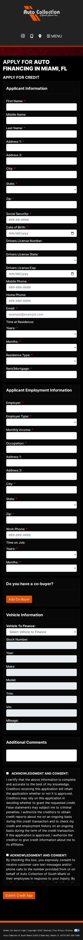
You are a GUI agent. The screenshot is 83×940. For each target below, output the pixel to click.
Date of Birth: (16, 227)
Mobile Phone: (16, 281)
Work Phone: (15, 529)
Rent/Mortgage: (18, 368)
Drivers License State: (22, 254)
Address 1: (14, 141)
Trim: (10, 693)
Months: (12, 341)
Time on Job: (15, 542)
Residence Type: (18, 355)
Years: (10, 328)
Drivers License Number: (24, 241)
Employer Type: (17, 416)
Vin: (9, 707)
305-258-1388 (73, 935)
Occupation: (15, 443)
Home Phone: (16, 295)
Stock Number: (17, 639)
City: (9, 168)
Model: (11, 680)
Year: (10, 653)
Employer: (13, 403)
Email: (10, 308)
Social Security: (17, 214)
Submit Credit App (19, 895)
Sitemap (47, 930)
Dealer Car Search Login (14, 930)
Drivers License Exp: (21, 268)
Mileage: (12, 720)
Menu (56, 36)
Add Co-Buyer (19, 599)
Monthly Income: (18, 430)
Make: (10, 666)
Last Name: (14, 128)
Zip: (9, 199)
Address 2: (14, 155)
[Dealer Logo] (41, 13)
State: (10, 184)
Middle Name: (16, 114)
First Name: (14, 101)
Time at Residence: (20, 322)
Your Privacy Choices (63, 930)
